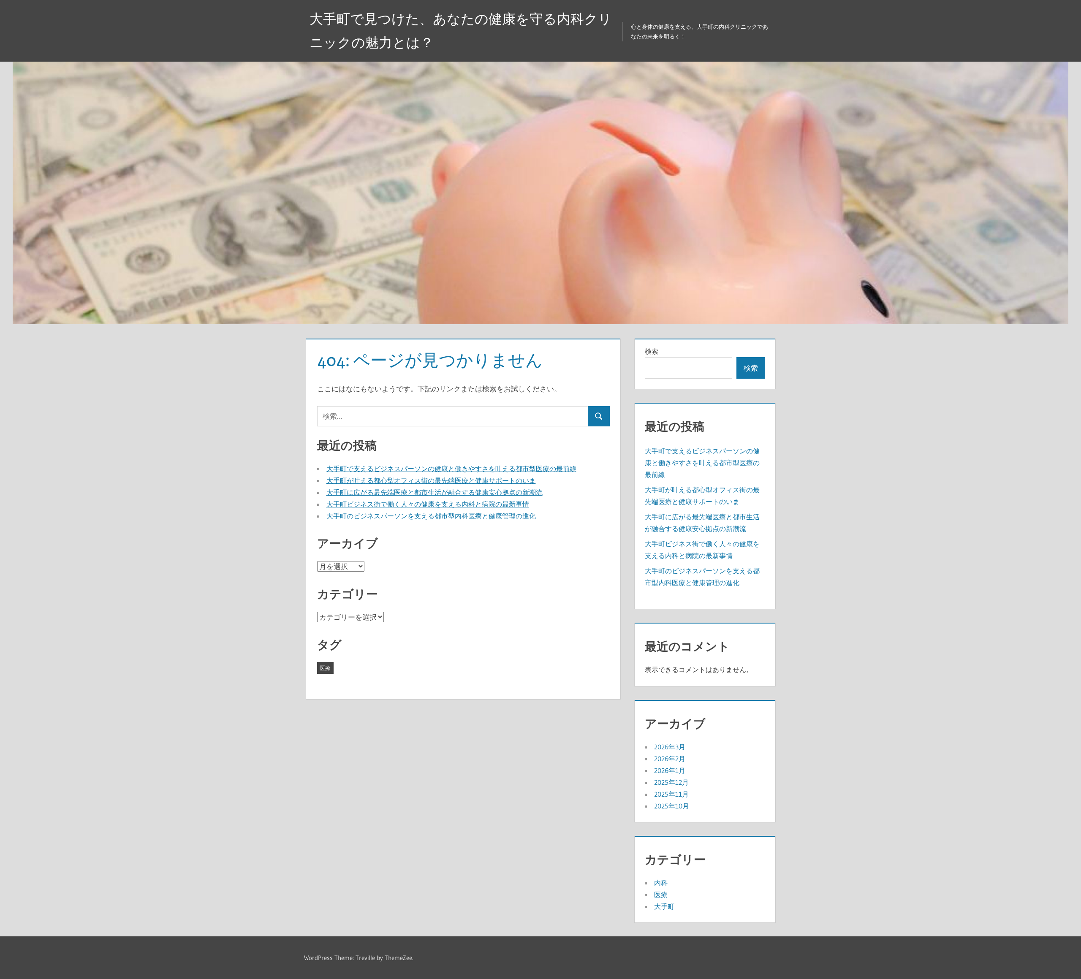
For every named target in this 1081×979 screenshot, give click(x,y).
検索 (651, 351)
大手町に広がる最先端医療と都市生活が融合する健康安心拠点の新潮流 (434, 492)
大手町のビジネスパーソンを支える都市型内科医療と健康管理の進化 (431, 516)
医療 (325, 667)
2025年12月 (671, 782)
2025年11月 (671, 794)
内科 (661, 883)
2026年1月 (669, 770)
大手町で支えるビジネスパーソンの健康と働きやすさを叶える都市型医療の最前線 (451, 468)
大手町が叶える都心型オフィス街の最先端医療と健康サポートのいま (431, 480)
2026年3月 (669, 747)
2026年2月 (669, 758)
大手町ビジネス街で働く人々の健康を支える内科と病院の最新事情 (427, 504)
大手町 (664, 906)
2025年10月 (671, 806)
